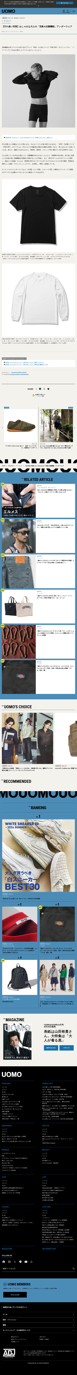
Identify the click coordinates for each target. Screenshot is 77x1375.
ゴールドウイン (15, 31)
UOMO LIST (58, 765)
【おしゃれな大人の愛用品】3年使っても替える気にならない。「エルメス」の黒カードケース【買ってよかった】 (55, 491)
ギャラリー (6, 896)
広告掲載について (15, 1341)
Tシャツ (8, 31)
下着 (3, 31)
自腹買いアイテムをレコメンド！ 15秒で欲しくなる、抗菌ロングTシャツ (24, 362)
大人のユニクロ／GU (8, 946)
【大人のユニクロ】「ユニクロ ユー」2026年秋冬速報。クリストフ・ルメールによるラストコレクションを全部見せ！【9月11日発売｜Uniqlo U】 (19, 950)
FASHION (11, 466)
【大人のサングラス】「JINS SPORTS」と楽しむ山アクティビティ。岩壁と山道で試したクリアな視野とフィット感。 (55, 526)
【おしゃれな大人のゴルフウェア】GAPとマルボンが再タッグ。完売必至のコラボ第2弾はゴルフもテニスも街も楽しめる (57, 1004)
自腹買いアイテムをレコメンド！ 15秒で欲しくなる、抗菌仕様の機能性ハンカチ (26, 364)
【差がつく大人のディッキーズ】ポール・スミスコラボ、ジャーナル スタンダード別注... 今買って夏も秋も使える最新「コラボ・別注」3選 (55, 668)
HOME (4, 466)
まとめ (40, 663)
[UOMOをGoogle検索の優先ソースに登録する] (38, 395)
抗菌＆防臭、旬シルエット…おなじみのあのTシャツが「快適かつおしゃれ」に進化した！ (29, 137)
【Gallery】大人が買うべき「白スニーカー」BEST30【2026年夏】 (21, 898)
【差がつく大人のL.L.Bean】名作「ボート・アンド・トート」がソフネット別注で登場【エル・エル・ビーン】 (55, 597)
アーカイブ (6, 21)
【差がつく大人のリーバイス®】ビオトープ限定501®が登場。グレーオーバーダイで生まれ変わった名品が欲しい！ (55, 561)
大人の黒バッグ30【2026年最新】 (11, 999)
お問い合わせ (42, 1336)
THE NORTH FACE (7, 1001)
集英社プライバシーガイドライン (18, 1339)
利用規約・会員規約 (44, 1339)
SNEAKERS (5, 894)
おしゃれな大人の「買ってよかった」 (47, 487)
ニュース (40, 558)
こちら (52, 1354)
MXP (22, 31)
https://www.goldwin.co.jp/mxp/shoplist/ (18, 374)
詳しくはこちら (64, 2)
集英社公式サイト (15, 1336)
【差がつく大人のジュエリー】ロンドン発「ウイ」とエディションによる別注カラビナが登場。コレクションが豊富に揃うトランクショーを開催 (55, 633)
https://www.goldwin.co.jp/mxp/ (18, 372)
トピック (40, 522)
